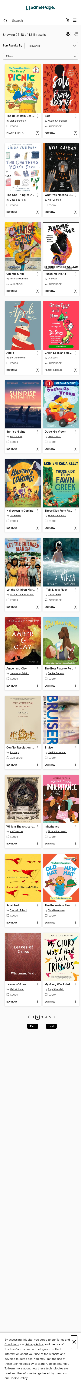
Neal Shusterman (57, 752)
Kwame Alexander (57, 120)
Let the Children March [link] (21, 590)
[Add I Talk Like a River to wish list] (75, 607)
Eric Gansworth (17, 357)
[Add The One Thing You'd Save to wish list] (37, 212)
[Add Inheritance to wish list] (75, 843)
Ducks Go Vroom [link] (55, 432)
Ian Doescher (16, 831)
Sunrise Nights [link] (15, 432)
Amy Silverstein (56, 989)
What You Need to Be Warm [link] (59, 195)
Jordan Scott (54, 594)
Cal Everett (15, 515)
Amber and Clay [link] (16, 668)
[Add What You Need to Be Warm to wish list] (75, 212)
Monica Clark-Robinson (22, 594)
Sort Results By (12, 45)
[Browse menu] (74, 20)
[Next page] (54, 1017)
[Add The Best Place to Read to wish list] (75, 686)
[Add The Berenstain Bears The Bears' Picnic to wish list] (37, 133)
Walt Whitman (17, 989)
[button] (68, 35)
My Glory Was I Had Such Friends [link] (59, 984)
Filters (9, 56)
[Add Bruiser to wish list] (75, 765)
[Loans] (66, 21)
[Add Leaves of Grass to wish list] (37, 1002)
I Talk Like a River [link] (56, 590)
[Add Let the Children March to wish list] (37, 607)
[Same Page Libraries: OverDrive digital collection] (40, 8)
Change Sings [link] (15, 274)
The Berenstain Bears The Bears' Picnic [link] (21, 116)
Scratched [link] (12, 905)
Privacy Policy (34, 1344)
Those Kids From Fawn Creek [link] (59, 511)
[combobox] (33, 20)
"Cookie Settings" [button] (56, 1364)
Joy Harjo (14, 752)
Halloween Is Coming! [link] (20, 511)
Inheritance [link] (52, 826)
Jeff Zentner (16, 436)
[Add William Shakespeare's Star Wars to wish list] (37, 843)
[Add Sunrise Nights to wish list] (37, 449)
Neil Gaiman (54, 199)
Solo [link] (47, 116)
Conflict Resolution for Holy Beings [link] (21, 747)
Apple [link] (10, 353)
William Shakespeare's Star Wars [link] (21, 826)
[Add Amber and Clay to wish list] (37, 686)
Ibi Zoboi (52, 278)
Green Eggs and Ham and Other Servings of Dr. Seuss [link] (59, 353)
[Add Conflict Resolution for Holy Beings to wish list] (37, 765)
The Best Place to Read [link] (59, 668)
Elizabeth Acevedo (57, 831)
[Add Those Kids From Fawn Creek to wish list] (75, 528)
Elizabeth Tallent (18, 910)
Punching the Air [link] (55, 274)
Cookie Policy (19, 1378)
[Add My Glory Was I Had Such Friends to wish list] (75, 1002)
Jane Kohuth (54, 436)
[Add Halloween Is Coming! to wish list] (37, 528)
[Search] (5, 20)
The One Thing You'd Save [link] (21, 195)
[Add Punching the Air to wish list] (75, 291)
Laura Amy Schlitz (19, 673)
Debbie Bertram (56, 673)
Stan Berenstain (18, 120)
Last (51, 1026)
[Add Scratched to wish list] (37, 922)
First (32, 1026)
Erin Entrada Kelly (57, 515)
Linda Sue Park (18, 199)
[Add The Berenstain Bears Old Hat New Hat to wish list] (75, 922)
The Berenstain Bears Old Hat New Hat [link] (59, 905)
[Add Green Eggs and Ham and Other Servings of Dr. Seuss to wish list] (75, 370)
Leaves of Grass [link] (16, 984)
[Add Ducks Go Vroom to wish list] (75, 449)
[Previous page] (29, 1017)
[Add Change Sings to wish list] (37, 291)
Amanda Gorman (19, 278)
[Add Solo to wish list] (75, 133)
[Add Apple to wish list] (37, 370)
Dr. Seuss (53, 357)
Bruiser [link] (49, 747)
